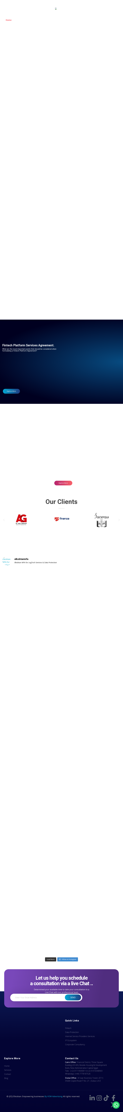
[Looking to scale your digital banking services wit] (16, 881)
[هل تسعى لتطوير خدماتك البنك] (46, 871)
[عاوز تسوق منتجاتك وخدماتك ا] (106, 863)
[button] (3, 519)
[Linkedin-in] (92, 1098)
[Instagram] (99, 1098)
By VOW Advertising (53, 1096)
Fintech (32, 88)
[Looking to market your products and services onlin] (76, 880)
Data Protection (89, 86)
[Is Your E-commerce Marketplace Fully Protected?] (16, 644)
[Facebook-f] (113, 1098)
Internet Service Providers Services (32, 151)
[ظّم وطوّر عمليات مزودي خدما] (106, 672)
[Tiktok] (106, 1098)
